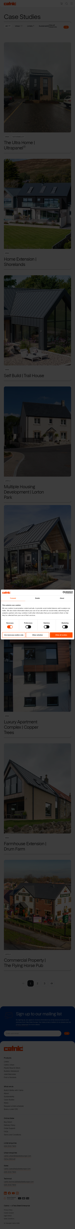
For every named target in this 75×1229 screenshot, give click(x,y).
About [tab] (62, 598)
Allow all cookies (61, 635)
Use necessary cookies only (13, 635)
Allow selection (37, 635)
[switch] (28, 626)
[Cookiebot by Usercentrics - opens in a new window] (64, 592)
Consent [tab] (13, 598)
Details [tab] (37, 598)
